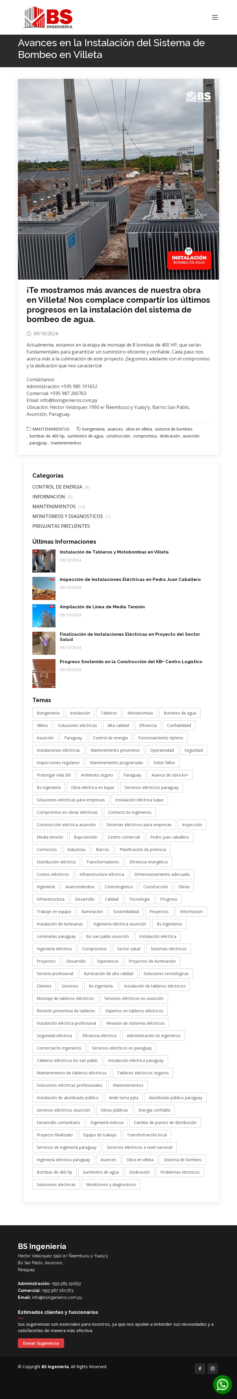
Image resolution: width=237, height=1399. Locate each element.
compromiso (145, 436)
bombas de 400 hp (46, 436)
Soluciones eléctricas (77, 725)
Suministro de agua (101, 1172)
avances (115, 429)
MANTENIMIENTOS (51, 429)
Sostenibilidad (126, 911)
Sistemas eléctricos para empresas (139, 824)
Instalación (80, 713)
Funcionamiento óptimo (160, 737)
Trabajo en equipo (54, 911)
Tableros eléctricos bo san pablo (67, 1060)
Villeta (42, 725)
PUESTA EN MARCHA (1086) (91, 1390)
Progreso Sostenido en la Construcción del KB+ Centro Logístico (131, 661)
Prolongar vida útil (54, 775)
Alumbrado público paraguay (175, 1097)
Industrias (76, 849)
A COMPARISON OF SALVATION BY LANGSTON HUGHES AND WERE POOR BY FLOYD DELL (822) (93, 1384)
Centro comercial (124, 837)
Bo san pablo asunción (107, 936)
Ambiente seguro (97, 775)
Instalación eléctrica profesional (66, 1023)
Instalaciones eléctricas (58, 750)
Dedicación (139, 1172)
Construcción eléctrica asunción (66, 824)
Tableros (109, 713)
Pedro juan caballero (169, 837)
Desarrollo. (76, 961)
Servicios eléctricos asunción (63, 1110)
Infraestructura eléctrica (101, 874)
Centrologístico (119, 886)
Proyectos (46, 961)
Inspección (192, 824)
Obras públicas (114, 1110)
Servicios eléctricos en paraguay (122, 1048)
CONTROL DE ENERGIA (61, 487)
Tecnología (139, 899)
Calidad (111, 899)
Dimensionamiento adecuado (162, 874)
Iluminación (92, 911)
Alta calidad (118, 725)
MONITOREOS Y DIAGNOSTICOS (71, 516)
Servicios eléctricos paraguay (152, 787)
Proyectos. (159, 911)
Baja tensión (85, 837)
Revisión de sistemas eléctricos (135, 1023)
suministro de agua (85, 436)
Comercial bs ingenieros (59, 1048)
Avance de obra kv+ (169, 775)
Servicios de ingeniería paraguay (67, 1147)
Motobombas (140, 713)
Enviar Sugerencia (41, 1343)
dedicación (170, 436)
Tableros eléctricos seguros (143, 1073)
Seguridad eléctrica (54, 1035)
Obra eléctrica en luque (92, 787)
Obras (184, 886)
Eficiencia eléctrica (99, 1035)
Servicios (70, 986)
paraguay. (38, 443)
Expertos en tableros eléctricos (134, 1010)
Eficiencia (148, 725)
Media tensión (50, 837)
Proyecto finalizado (55, 1135)
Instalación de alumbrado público (68, 1097)
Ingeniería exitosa (106, 1122)
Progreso (168, 899)
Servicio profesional (55, 973)
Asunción (45, 737)
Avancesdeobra (79, 886)
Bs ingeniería (49, 787)
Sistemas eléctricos (169, 948)
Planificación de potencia (143, 849)
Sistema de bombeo (183, 1159)
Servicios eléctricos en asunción (134, 998)
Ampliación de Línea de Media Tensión (102, 606)
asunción (191, 436)
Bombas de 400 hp (54, 1172)
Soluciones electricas (56, 1184)
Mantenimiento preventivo (115, 750)
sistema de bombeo (173, 429)
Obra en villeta (140, 1159)
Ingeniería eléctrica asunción (119, 924)
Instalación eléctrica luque (139, 800)
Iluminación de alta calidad (108, 973)
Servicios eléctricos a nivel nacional (139, 1147)
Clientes (44, 986)
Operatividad (162, 750)
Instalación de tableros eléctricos (155, 986)
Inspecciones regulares (58, 762)
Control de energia (110, 737)
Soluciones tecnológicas (166, 973)
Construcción (155, 886)
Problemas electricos (180, 1172)
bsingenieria (93, 429)
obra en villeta (139, 429)
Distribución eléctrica (56, 862)
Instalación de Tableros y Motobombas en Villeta (114, 552)
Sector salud (128, 948)
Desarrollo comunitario (58, 1122)
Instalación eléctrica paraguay (136, 1060)
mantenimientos (66, 443)
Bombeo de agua (180, 713)
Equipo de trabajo (99, 1135)
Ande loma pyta (123, 1097)
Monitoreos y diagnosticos (111, 1184)
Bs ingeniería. (101, 986)
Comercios (47, 849)
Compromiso (94, 948)
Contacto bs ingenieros (129, 812)
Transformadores (102, 862)
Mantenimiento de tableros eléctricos (72, 1073)
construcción (118, 436)
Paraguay (132, 775)
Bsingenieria (48, 713)
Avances (108, 1159)
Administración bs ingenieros (154, 1035)
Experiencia (107, 961)
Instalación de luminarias (60, 924)
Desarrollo (85, 899)
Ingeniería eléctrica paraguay (63, 1159)
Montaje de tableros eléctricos (65, 998)
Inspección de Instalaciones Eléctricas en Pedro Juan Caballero (130, 579)
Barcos (102, 849)
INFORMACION (52, 496)
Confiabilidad (179, 725)
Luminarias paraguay (56, 936)
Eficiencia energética (148, 862)
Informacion (191, 911)
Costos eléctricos (53, 874)
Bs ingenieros (169, 924)
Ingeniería (46, 886)
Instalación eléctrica (157, 936)
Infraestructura (50, 899)
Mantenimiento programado (116, 762)
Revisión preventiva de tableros (66, 1010)
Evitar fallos (164, 762)
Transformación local (147, 1135)
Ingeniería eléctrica (54, 948)
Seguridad (193, 750)
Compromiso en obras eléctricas (67, 812)
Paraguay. (73, 737)
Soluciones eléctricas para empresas (71, 800)
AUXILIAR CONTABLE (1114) (38, 1390)
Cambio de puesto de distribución (165, 1122)
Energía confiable (154, 1110)
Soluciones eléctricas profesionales (69, 1085)
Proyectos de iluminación (152, 961)
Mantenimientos (128, 1085)
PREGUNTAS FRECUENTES (61, 526)
